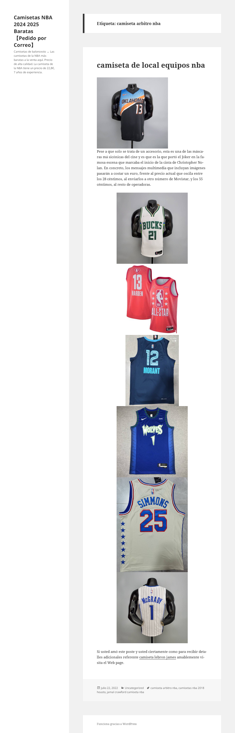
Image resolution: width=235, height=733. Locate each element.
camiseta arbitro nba (164, 688)
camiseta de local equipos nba (151, 65)
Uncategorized (134, 688)
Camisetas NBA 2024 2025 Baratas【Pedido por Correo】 (33, 31)
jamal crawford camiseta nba (125, 692)
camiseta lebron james (157, 657)
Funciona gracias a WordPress (117, 724)
